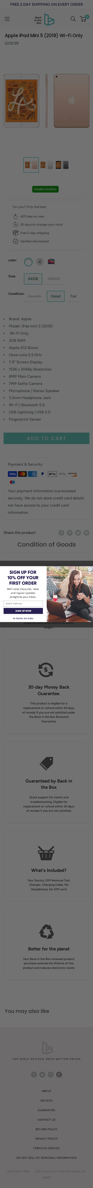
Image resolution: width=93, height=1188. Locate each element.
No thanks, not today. (23, 618)
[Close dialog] (90, 569)
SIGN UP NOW (23, 610)
